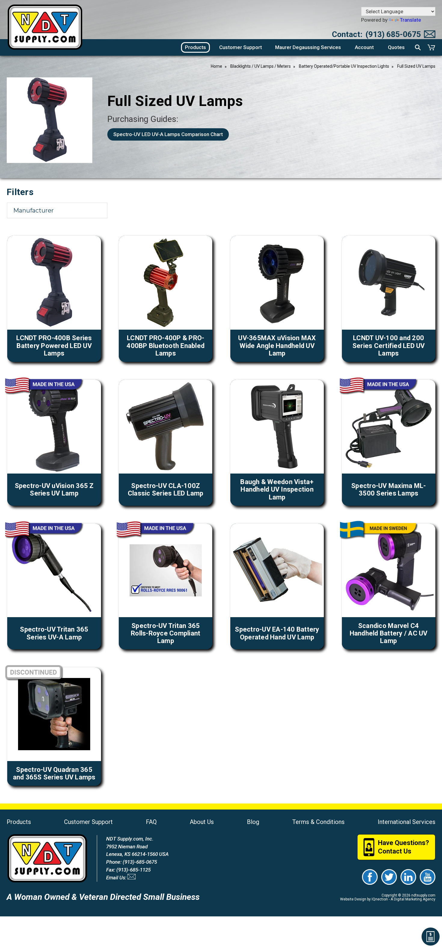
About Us (202, 821)
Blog (253, 821)
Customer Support (88, 821)
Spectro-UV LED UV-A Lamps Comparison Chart (168, 134)
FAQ (151, 821)
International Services (406, 821)
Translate (410, 20)
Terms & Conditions (318, 821)
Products (19, 821)
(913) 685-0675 (393, 34)
